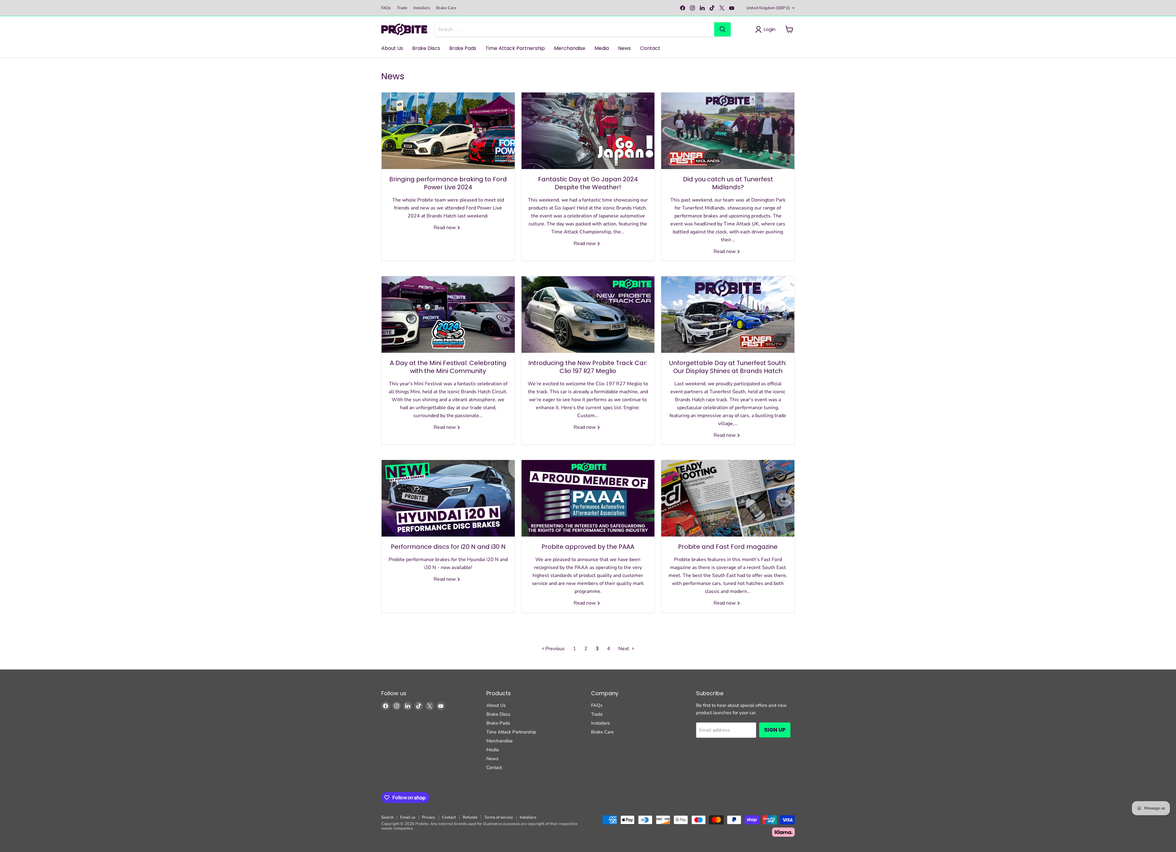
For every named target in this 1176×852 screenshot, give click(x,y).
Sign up (775, 729)
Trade (402, 8)
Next (624, 648)
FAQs (386, 8)
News (624, 48)
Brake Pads (462, 48)
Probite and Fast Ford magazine (728, 546)
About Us (392, 48)
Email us (407, 817)
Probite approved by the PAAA (587, 546)
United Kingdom (768, 8)
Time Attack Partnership (515, 48)
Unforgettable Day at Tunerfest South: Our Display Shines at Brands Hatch (727, 367)
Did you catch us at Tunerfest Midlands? (728, 183)
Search (387, 817)
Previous (554, 648)
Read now (445, 227)
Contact (650, 48)
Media (601, 48)
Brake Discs (426, 48)
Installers (421, 8)
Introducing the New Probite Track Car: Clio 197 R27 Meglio (587, 367)
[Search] (722, 29)
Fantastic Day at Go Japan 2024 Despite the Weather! (588, 183)
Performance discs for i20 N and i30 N (448, 546)
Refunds (470, 817)
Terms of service (498, 817)
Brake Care (446, 8)
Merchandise (569, 48)
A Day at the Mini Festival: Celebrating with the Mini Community (448, 367)
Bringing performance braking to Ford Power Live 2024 (448, 183)
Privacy (428, 817)
